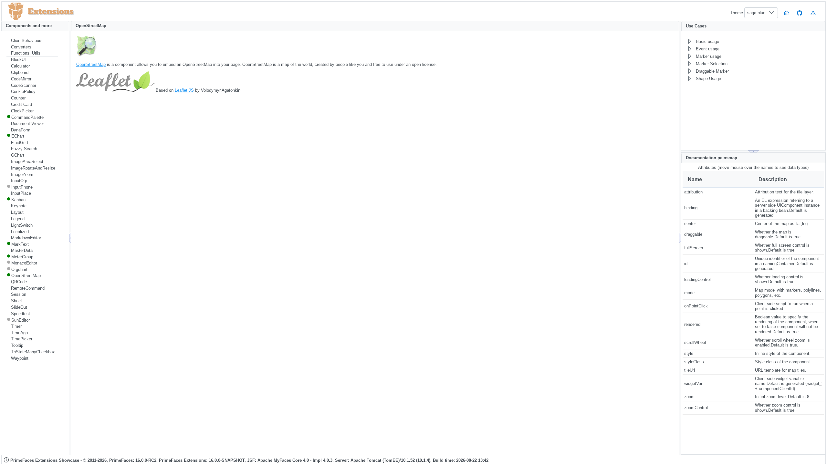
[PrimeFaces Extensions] (16, 11)
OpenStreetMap (91, 64)
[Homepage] (786, 12)
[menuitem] (32, 40)
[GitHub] (800, 12)
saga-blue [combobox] (756, 12)
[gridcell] (718, 192)
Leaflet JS (184, 90)
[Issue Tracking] (813, 12)
